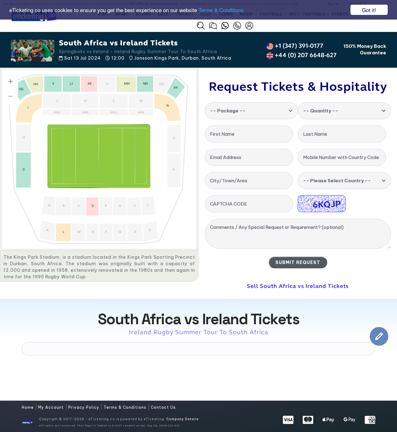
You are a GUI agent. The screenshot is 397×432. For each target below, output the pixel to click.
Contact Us (163, 407)
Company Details (182, 419)
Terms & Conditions (221, 10)
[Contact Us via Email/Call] (237, 25)
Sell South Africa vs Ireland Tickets (298, 286)
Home (28, 407)
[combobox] (251, 110)
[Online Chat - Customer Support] (213, 25)
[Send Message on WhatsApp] (225, 25)
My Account (51, 407)
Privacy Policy (84, 407)
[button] (201, 26)
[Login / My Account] (249, 25)
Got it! (369, 10)
